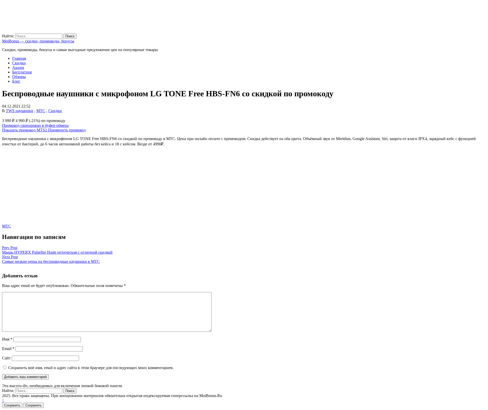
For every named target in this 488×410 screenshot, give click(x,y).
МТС (40, 111)
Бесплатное (22, 72)
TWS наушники (19, 111)
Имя (7, 339)
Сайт (6, 358)
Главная (19, 58)
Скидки (19, 63)
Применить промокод (67, 130)
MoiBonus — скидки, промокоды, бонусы (38, 41)
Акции (18, 67)
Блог (16, 81)
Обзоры (19, 76)
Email (8, 348)
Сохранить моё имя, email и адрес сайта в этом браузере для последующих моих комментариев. (91, 368)
